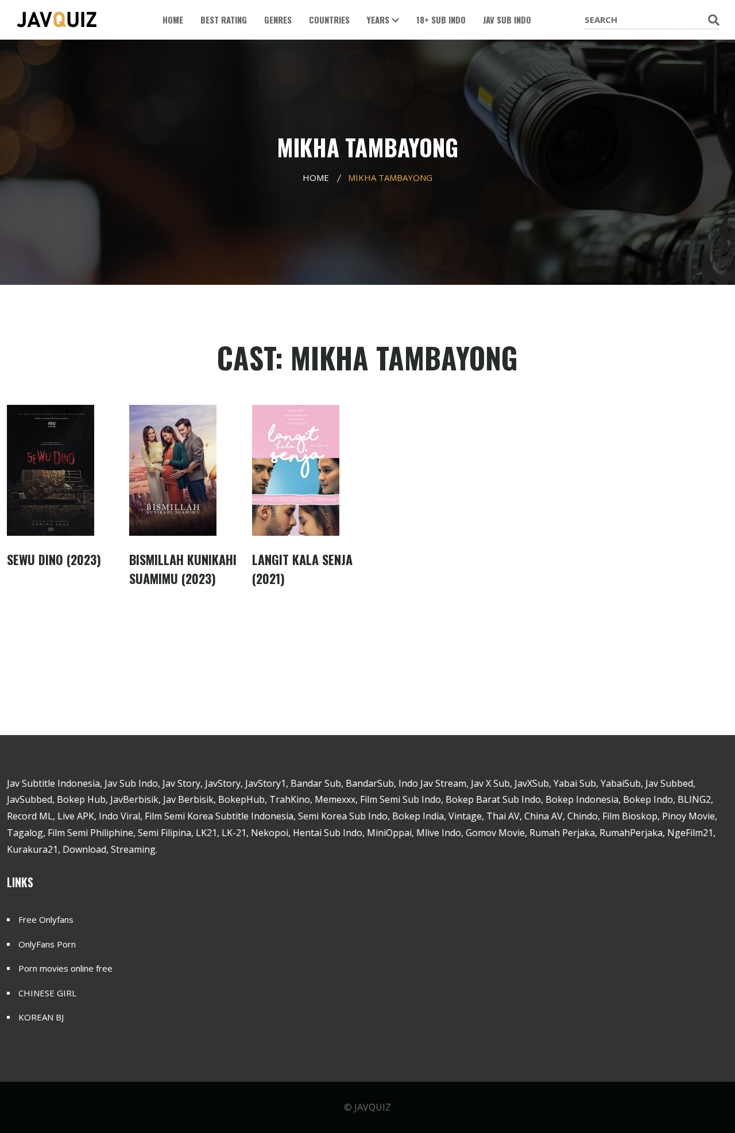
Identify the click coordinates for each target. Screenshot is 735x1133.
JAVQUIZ (372, 1107)
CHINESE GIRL (47, 993)
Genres (278, 19)
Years (379, 19)
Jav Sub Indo (507, 19)
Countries (329, 19)
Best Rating (223, 19)
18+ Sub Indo (441, 19)
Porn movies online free (65, 968)
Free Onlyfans (46, 919)
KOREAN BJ (41, 1017)
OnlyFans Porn (47, 944)
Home (173, 19)
